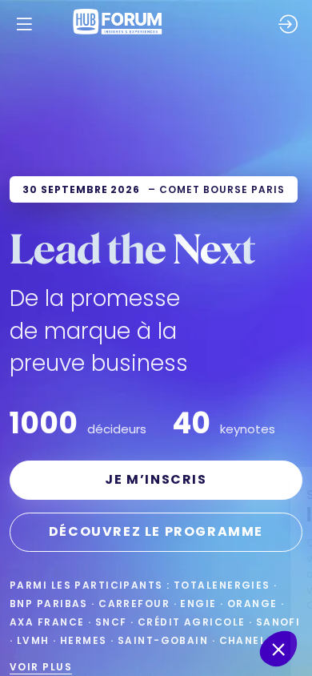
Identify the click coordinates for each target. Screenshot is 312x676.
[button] (24, 24)
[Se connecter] (288, 24)
